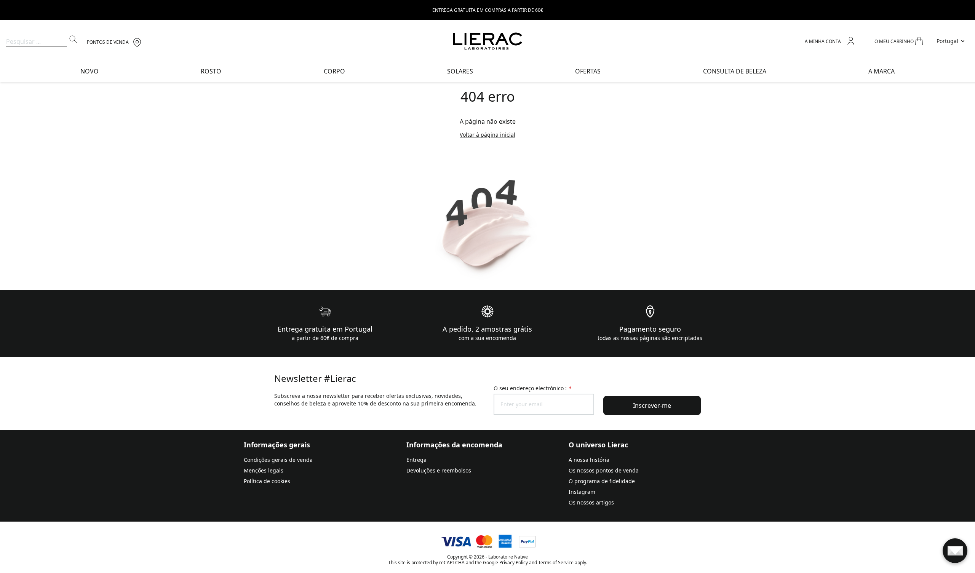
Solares (460, 71)
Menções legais (263, 470)
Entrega (416, 459)
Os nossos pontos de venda (604, 470)
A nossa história (589, 459)
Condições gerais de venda (278, 459)
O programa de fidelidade (602, 481)
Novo (89, 71)
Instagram (582, 491)
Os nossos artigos (591, 502)
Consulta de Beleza (734, 71)
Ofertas (588, 71)
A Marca (881, 71)
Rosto (211, 71)
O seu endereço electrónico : (532, 388)
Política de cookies (267, 481)
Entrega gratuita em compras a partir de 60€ (487, 10)
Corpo (334, 71)
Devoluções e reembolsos (438, 470)
